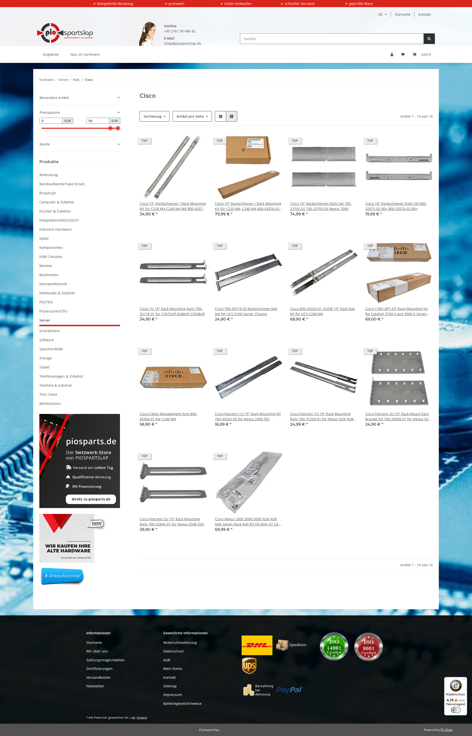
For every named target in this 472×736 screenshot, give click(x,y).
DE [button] (380, 14)
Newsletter (95, 686)
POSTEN (46, 302)
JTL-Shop (446, 730)
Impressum (172, 694)
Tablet (44, 367)
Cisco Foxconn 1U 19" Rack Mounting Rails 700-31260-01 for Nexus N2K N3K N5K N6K (322, 416)
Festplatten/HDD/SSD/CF (59, 220)
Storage (45, 358)
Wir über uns (97, 651)
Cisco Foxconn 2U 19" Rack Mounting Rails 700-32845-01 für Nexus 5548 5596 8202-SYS (173, 522)
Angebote (51, 54)
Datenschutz (173, 651)
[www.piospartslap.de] (65, 32)
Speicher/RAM (51, 349)
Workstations (50, 403)
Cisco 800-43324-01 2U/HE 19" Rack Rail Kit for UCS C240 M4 (322, 311)
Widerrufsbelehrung (180, 642)
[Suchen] (429, 38)
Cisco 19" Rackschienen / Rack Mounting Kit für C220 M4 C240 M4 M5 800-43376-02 (173, 206)
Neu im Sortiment (85, 54)
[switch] (456, 710)
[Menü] (464, 680)
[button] (391, 54)
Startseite (403, 14)
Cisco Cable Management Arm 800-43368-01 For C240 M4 (168, 416)
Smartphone (49, 330)
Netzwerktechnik (53, 284)
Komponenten (51, 247)
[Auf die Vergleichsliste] (185, 142)
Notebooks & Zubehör (57, 293)
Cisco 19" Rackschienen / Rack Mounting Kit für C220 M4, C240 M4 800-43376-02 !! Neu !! (248, 206)
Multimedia (48, 274)
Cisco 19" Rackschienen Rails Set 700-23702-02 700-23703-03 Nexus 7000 (321, 206)
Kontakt (424, 14)
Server (44, 320)
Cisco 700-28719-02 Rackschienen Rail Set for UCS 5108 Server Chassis (246, 311)
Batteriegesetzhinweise (182, 703)
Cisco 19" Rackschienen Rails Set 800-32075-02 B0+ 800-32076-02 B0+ (396, 206)
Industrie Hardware (55, 229)
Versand (142, 717)
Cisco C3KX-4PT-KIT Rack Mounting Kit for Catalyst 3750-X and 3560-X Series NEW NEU (396, 311)
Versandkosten (98, 677)
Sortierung (153, 116)
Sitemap (170, 686)
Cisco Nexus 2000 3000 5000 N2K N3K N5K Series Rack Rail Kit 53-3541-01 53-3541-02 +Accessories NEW (247, 522)
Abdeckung (48, 174)
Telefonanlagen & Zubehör (61, 376)
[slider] (110, 128)
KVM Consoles (50, 256)
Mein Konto (172, 668)
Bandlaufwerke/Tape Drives (62, 184)
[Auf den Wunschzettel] (198, 142)
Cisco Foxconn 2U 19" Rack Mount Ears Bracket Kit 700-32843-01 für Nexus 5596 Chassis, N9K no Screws (398, 416)
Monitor (45, 265)
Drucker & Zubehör (55, 211)
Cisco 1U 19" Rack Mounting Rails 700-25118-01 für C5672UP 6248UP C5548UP (172, 311)
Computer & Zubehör (56, 202)
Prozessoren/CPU (53, 311)
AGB (166, 660)
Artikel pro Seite (190, 116)
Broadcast (47, 193)
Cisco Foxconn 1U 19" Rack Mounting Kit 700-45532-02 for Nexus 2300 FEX (248, 416)
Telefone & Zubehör (55, 385)
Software (46, 340)
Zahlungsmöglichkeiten (105, 660)
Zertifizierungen (99, 668)
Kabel (44, 238)
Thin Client (48, 394)
